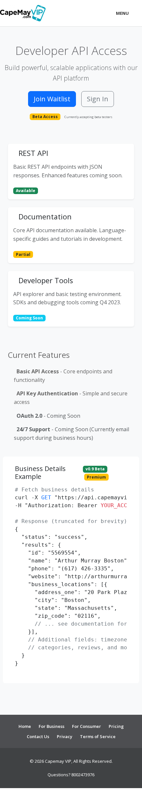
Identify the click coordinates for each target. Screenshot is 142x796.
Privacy (64, 736)
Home (24, 726)
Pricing (116, 726)
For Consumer (86, 726)
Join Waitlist (52, 98)
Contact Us (38, 736)
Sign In (97, 98)
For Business (51, 726)
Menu (122, 13)
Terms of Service (98, 736)
